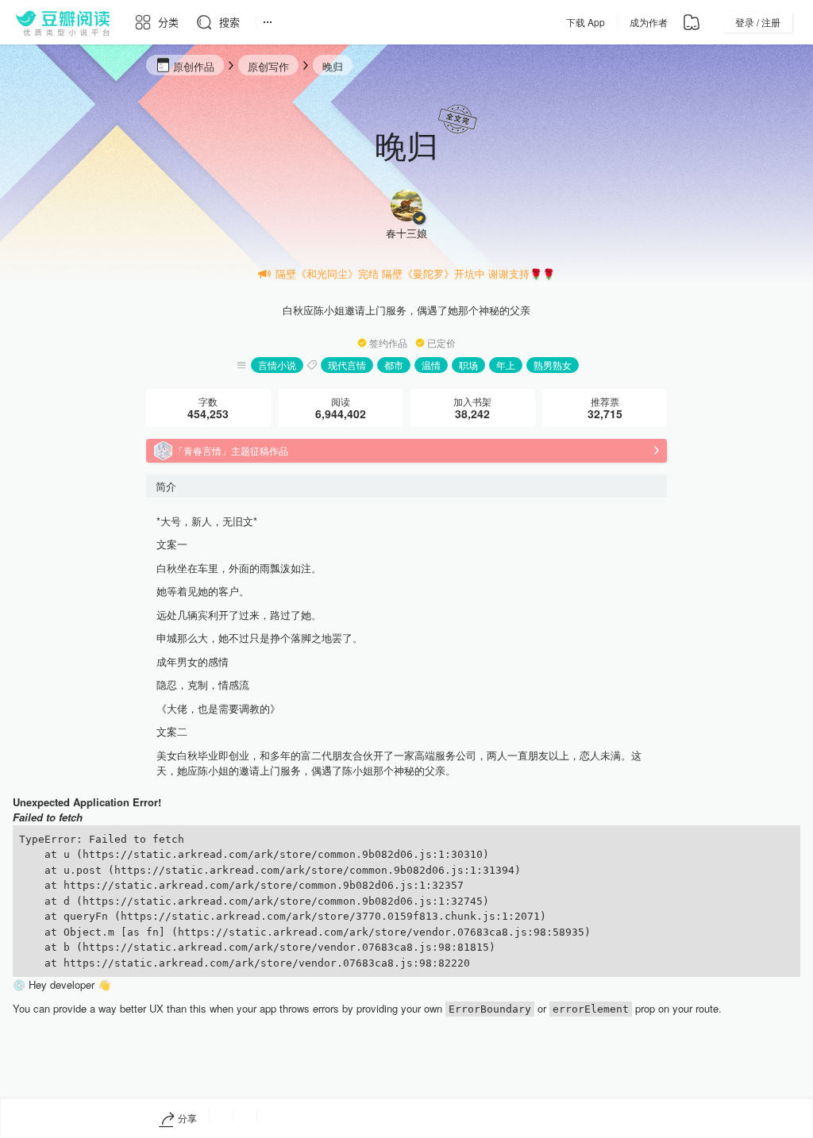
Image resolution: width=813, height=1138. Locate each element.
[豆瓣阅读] (63, 22)
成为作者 (649, 22)
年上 (505, 364)
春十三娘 (406, 232)
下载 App (585, 22)
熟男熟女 (553, 364)
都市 (393, 364)
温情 (431, 364)
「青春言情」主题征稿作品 (231, 450)
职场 (468, 364)
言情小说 (277, 364)
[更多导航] (267, 22)
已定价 (441, 343)
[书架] (691, 22)
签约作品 (388, 343)
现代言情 (347, 364)
